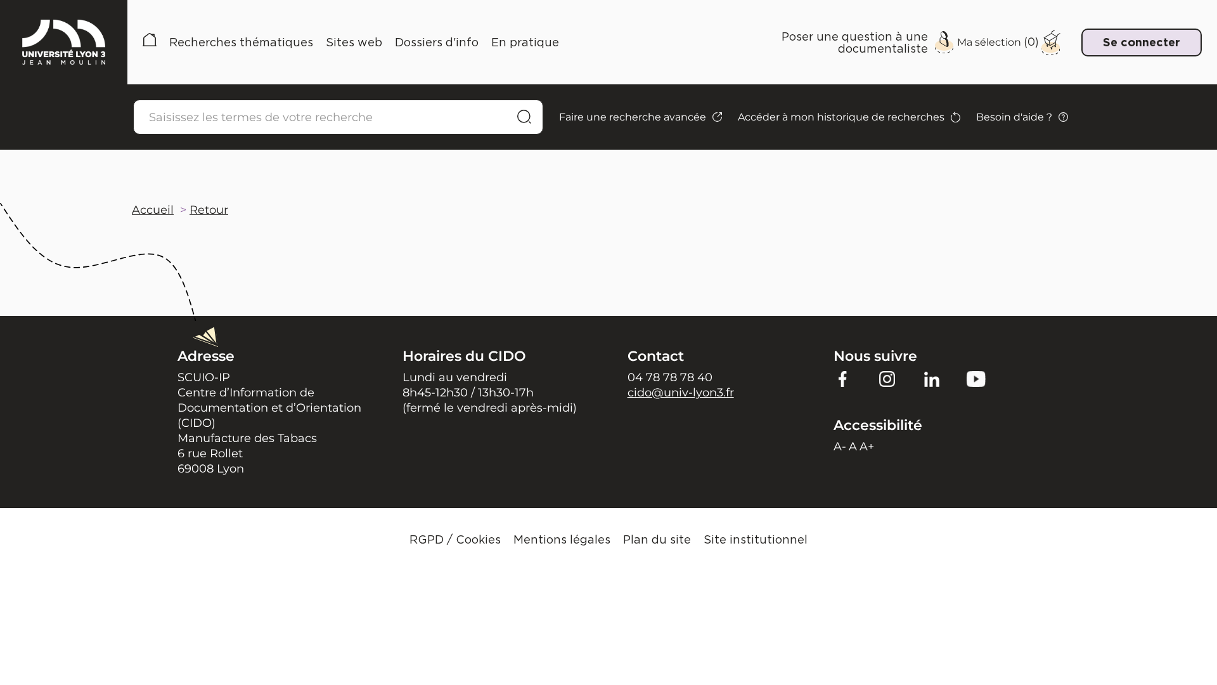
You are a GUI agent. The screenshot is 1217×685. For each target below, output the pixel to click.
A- (840, 446)
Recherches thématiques (241, 42)
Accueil (150, 42)
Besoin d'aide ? (1014, 117)
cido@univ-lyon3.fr (681, 393)
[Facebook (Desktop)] (843, 379)
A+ (867, 446)
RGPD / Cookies (455, 539)
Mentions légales (561, 539)
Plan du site (657, 539)
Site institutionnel (756, 539)
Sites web (354, 42)
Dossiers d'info (437, 42)
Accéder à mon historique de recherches (841, 117)
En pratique (525, 42)
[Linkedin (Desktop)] (931, 379)
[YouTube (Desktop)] (976, 379)
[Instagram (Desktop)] (887, 379)
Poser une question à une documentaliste (855, 42)
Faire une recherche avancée (632, 117)
